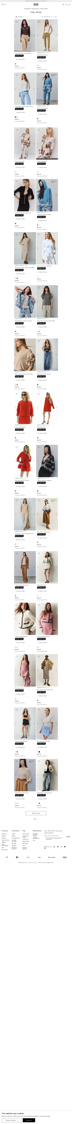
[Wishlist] (66, 4)
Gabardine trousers (42, 55)
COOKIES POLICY (16, 838)
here (48, 1116)
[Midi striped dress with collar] (47, 670)
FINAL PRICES (35, 8)
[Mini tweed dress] (25, 670)
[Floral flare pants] (25, 143)
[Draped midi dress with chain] (25, 195)
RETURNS (14, 843)
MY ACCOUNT (25, 834)
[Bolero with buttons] (25, 408)
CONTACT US (25, 839)
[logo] (36, 4)
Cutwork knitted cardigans (44, 480)
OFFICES (4, 838)
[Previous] (15, 35)
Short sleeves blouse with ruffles (46, 321)
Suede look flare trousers (22, 585)
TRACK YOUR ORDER (25, 836)
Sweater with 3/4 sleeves (22, 792)
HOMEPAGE (27, 8)
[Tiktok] (54, 846)
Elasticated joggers (42, 108)
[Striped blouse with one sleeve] (25, 301)
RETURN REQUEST (24, 848)
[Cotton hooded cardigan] (47, 195)
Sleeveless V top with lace (44, 792)
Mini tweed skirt (41, 585)
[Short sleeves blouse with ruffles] (47, 301)
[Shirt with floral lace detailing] (25, 35)
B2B (3, 847)
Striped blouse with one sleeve (23, 321)
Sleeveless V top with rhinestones (24, 533)
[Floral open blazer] (47, 143)
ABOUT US (4, 834)
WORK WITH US (5, 840)
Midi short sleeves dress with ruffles (25, 267)
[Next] (34, 35)
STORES (3, 836)
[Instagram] (57, 846)
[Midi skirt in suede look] (47, 514)
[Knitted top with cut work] (47, 354)
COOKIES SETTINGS (14, 841)
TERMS (13, 834)
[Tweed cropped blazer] (25, 619)
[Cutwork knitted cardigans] (47, 461)
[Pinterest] (45, 848)
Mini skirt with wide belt (21, 741)
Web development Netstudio (46, 862)
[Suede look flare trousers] (25, 567)
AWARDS (4, 842)
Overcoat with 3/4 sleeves (22, 480)
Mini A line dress (41, 427)
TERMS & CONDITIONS (36, 838)
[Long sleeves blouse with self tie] (25, 88)
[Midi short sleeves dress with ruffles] (25, 248)
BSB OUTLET (5, 849)
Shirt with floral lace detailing (23, 53)
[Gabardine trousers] (47, 35)
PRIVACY (14, 836)
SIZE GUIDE (25, 843)
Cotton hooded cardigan (44, 214)
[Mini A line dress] (47, 408)
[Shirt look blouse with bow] (47, 248)
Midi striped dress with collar (45, 689)
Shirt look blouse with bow (44, 266)
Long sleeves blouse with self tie (24, 106)
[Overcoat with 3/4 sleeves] (25, 461)
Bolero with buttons (20, 427)
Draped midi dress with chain (23, 212)
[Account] (63, 4)
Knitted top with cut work (44, 374)
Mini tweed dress (19, 688)
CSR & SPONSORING (5, 845)
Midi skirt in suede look (43, 532)
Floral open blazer (42, 161)
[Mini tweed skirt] (47, 567)
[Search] (5, 4)
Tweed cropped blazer (21, 636)
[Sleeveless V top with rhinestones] (25, 514)
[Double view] (56, 17)
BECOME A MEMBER (35, 834)
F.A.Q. (23, 845)
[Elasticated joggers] (47, 88)
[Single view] (53, 17)
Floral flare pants (19, 161)
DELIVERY (14, 845)
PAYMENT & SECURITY (14, 848)
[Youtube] (65, 846)
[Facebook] (61, 846)
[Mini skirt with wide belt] (25, 723)
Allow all (29, 1120)
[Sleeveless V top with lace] (47, 775)
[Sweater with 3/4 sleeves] (25, 775)
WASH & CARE (25, 841)
